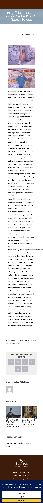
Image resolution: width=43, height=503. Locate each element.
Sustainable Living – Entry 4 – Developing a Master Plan (13, 422)
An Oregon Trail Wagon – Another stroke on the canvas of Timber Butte (29, 423)
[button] (7, 418)
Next (34, 34)
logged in (19, 445)
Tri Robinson (12, 341)
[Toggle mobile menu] (39, 5)
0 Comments (16, 343)
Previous (27, 34)
